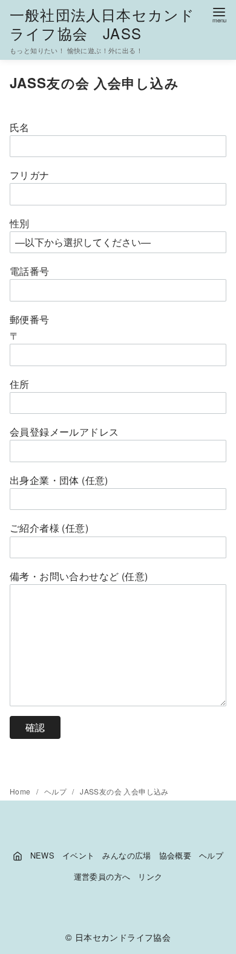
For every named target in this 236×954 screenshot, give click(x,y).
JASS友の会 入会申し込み (124, 791)
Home (21, 791)
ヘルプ (56, 791)
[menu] (219, 14)
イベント (78, 855)
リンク (150, 876)
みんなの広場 (126, 855)
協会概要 (175, 855)
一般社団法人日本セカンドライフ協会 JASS (102, 24)
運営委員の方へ (102, 876)
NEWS (42, 855)
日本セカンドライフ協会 (123, 936)
